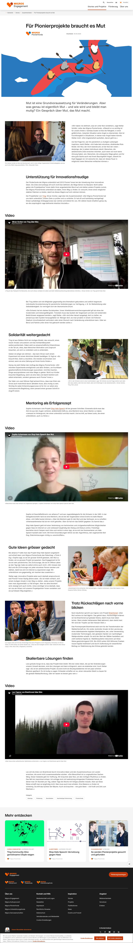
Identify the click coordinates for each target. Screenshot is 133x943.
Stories (70, 898)
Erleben (102, 906)
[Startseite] (17, 5)
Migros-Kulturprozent (12, 902)
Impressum (40, 906)
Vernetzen (102, 902)
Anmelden (125, 2)
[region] (66, 938)
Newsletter (110, 2)
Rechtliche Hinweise (43, 909)
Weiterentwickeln (105, 898)
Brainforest (113, 613)
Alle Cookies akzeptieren (115, 938)
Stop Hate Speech (58, 408)
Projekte (71, 902)
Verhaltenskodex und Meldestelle (47, 916)
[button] (104, 2)
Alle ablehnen (100, 938)
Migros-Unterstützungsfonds (15, 909)
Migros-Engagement (12, 898)
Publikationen (72, 906)
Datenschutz (40, 913)
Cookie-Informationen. (39, 941)
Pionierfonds (79, 798)
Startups (30, 798)
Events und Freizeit (74, 913)
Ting (44, 196)
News (70, 909)
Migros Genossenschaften (14, 913)
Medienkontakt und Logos (45, 898)
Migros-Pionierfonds (12, 906)
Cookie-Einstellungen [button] (43, 920)
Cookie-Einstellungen (87, 938)
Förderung (39, 798)
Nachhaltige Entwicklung (64, 798)
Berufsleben (49, 798)
